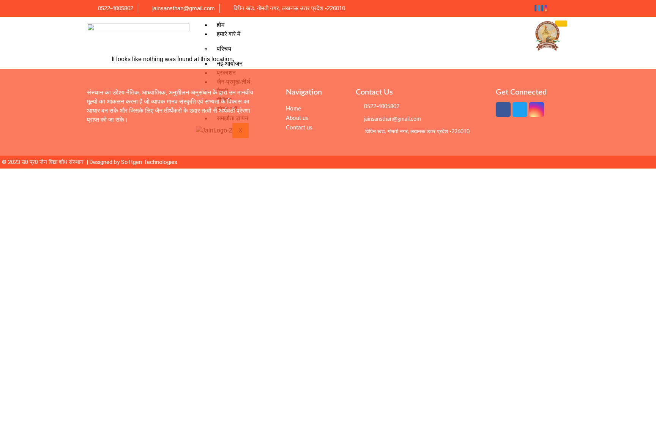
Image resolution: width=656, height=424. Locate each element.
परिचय (224, 49)
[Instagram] (546, 8)
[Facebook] (535, 8)
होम (220, 25)
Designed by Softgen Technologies (133, 162)
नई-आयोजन (230, 63)
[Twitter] (539, 8)
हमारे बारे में (228, 34)
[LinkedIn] (542, 8)
